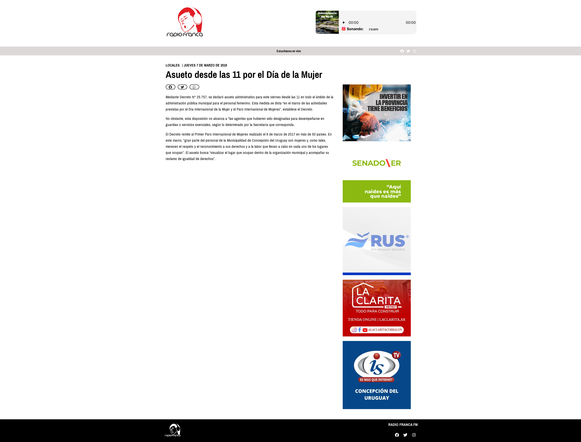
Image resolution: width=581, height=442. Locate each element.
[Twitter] (408, 51)
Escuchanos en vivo (289, 51)
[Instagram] (414, 51)
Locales (173, 65)
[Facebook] (402, 51)
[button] (170, 86)
